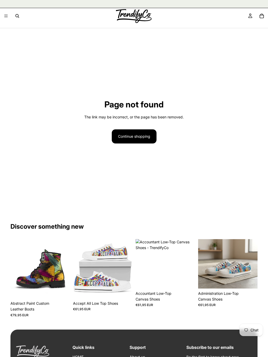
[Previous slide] (16, 269)
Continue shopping (134, 136)
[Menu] (6, 16)
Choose (191, 280)
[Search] (17, 16)
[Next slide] (64, 269)
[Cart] (261, 16)
